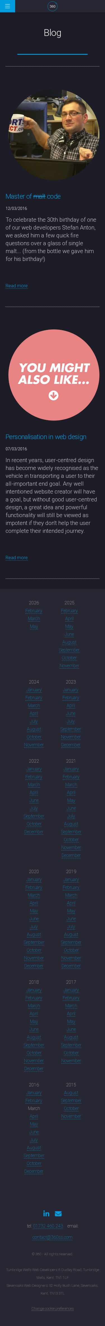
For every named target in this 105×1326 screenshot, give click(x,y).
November (69, 665)
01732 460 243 (48, 1226)
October (69, 657)
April (69, 618)
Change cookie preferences (52, 1308)
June (69, 634)
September (69, 650)
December (70, 744)
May (34, 626)
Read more (17, 285)
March (34, 618)
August (69, 642)
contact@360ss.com (52, 1237)
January (34, 689)
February (33, 610)
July (34, 721)
